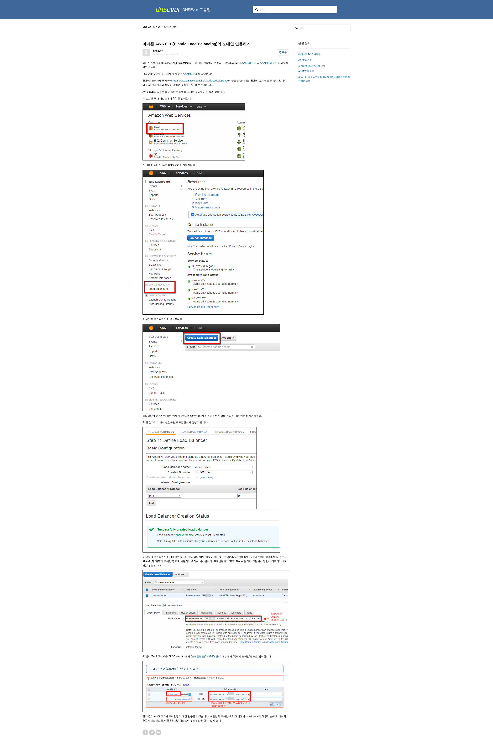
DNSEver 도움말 (196, 10)
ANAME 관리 (190, 73)
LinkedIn (158, 732)
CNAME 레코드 (247, 62)
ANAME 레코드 (268, 62)
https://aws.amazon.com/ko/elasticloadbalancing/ (200, 80)
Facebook (145, 732)
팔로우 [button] (283, 52)
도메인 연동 (170, 26)
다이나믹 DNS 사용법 (309, 54)
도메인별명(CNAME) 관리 (206, 656)
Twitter (152, 732)
